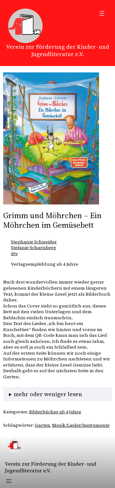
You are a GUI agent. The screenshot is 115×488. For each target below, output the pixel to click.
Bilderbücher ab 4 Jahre (55, 412)
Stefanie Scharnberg (33, 247)
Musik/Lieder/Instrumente (81, 425)
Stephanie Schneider (34, 242)
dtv (14, 253)
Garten (42, 425)
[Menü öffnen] (102, 13)
